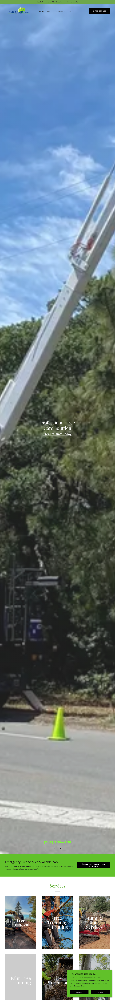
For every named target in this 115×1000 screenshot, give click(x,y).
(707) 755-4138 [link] (57, 842)
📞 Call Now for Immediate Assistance (93, 865)
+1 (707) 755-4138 (99, 11)
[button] (50, 848)
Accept (100, 992)
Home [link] (41, 11)
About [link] (50, 11)
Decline (79, 992)
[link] (19, 11)
